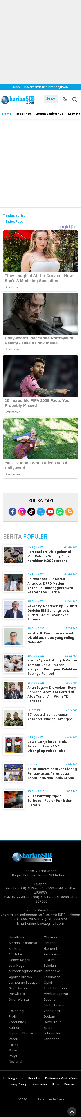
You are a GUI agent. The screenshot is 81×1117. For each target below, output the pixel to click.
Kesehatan (52, 977)
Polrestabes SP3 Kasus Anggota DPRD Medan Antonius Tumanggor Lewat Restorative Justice (50, 585)
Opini (48, 982)
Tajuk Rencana (55, 988)
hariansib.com (37, 1099)
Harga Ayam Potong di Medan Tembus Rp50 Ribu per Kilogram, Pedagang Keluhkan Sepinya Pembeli (52, 667)
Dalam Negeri (19, 960)
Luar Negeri (17, 965)
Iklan (55, 1084)
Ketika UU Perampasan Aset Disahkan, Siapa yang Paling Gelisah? (50, 637)
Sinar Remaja (19, 988)
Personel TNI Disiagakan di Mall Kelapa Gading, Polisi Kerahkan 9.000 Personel (49, 556)
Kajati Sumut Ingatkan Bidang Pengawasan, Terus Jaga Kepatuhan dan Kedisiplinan (52, 773)
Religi (13, 1056)
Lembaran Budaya (23, 982)
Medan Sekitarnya (49, 114)
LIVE (52, 99)
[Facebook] (12, 512)
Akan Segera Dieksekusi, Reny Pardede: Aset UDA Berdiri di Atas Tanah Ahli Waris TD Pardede (51, 694)
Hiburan (50, 943)
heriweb (58, 1099)
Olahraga (51, 937)
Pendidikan (52, 954)
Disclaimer (39, 1084)
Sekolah (50, 965)
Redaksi (34, 1078)
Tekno (14, 1045)
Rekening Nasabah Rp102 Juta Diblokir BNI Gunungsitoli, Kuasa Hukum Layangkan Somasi (52, 613)
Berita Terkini (54, 1005)
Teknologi (16, 1011)
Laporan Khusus (21, 1033)
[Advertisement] (40, 40)
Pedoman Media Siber (61, 1078)
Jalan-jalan (52, 1033)
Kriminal (15, 948)
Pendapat (51, 1039)
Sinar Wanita (19, 999)
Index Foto (14, 221)
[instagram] (22, 512)
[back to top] (72, 1111)
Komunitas (17, 1022)
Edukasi (49, 1016)
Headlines (23, 114)
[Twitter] (41, 512)
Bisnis (13, 1050)
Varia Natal (52, 1011)
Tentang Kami (13, 1078)
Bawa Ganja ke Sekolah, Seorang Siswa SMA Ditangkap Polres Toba (47, 746)
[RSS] (69, 512)
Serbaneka (52, 971)
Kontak (69, 1084)
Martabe (15, 954)
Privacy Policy (17, 1084)
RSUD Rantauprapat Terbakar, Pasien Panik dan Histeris (49, 800)
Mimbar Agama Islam (26, 971)
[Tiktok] (31, 512)
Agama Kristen (20, 977)
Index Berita (16, 215)
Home (6, 114)
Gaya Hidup (53, 1022)
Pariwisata (17, 994)
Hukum (49, 960)
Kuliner (14, 1027)
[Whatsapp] (60, 512)
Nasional (15, 1061)
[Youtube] (50, 512)
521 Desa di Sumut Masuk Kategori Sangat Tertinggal (50, 716)
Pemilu (14, 1039)
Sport (48, 1027)
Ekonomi (50, 948)
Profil (13, 1016)
